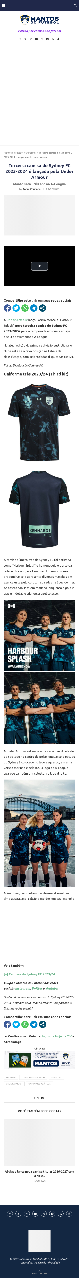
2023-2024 (10, 1077)
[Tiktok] (58, 39)
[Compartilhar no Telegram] (33, 308)
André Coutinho (32, 189)
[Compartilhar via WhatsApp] (25, 308)
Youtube (51, 988)
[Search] (75, 5)
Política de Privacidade (47, 1262)
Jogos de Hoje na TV (56, 1036)
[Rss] (53, 39)
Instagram (22, 988)
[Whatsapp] (42, 39)
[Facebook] (20, 39)
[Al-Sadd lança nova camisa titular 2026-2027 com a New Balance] (39, 1142)
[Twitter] (25, 39)
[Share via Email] (42, 1098)
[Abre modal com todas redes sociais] (42, 308)
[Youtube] (36, 39)
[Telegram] (47, 39)
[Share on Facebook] (34, 1098)
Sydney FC (56, 1077)
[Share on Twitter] (38, 1098)
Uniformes (31, 153)
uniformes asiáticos (39, 1084)
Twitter (36, 988)
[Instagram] (31, 39)
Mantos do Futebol (13, 153)
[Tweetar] (16, 308)
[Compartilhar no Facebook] (7, 308)
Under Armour (14, 1084)
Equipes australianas (33, 1077)
